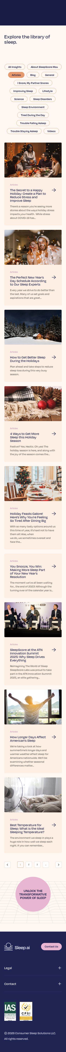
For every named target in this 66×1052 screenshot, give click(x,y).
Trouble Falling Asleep (33, 123)
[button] (33, 968)
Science (19, 99)
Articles (16, 74)
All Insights (14, 66)
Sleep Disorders (42, 99)
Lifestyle (47, 90)
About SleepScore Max (44, 66)
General (49, 74)
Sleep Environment (33, 107)
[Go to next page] (58, 865)
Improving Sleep (23, 90)
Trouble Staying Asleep (24, 131)
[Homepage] (17, 946)
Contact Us (51, 946)
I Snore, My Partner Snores (33, 82)
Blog (33, 74)
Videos (51, 131)
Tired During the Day (33, 115)
